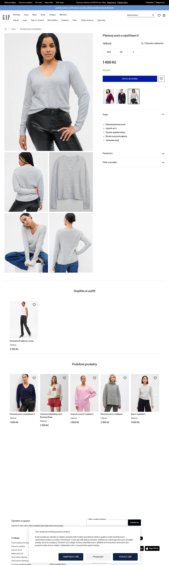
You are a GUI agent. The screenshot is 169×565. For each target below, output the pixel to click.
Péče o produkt (110, 162)
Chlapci (52, 15)
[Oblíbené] (159, 15)
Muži (35, 15)
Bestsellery (53, 20)
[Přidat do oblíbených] (34, 305)
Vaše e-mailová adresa (97, 519)
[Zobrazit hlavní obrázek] (48, 92)
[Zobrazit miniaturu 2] (71, 182)
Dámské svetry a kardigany (30, 29)
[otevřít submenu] (21, 14)
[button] (161, 79)
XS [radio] (121, 52)
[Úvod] (5, 29)
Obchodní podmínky (19, 557)
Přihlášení (150, 2)
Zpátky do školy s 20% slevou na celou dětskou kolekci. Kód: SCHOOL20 (84, 8)
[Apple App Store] (152, 548)
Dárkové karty (87, 20)
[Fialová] (108, 96)
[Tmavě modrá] (121, 96)
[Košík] (164, 15)
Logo (25, 20)
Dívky (43, 15)
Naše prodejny (10, 2)
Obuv (75, 20)
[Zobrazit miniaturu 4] (71, 243)
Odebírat (134, 522)
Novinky (16, 15)
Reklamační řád (17, 553)
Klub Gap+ (60, 2)
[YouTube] (140, 538)
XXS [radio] (109, 52)
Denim (16, 20)
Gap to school (37, 20)
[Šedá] (133, 96)
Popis (105, 114)
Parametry (107, 153)
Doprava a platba (25, 2)
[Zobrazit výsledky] (153, 15)
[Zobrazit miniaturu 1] (26, 182)
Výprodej (101, 20)
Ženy (26, 15)
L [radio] (133, 52)
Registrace (111, 2)
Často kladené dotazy (20, 543)
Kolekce (65, 20)
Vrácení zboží (16, 550)
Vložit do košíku (130, 79)
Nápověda (49, 2)
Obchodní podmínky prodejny (22, 561)
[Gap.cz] (6, 17)
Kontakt (38, 2)
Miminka (63, 15)
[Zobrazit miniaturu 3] (26, 243)
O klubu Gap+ (122, 2)
